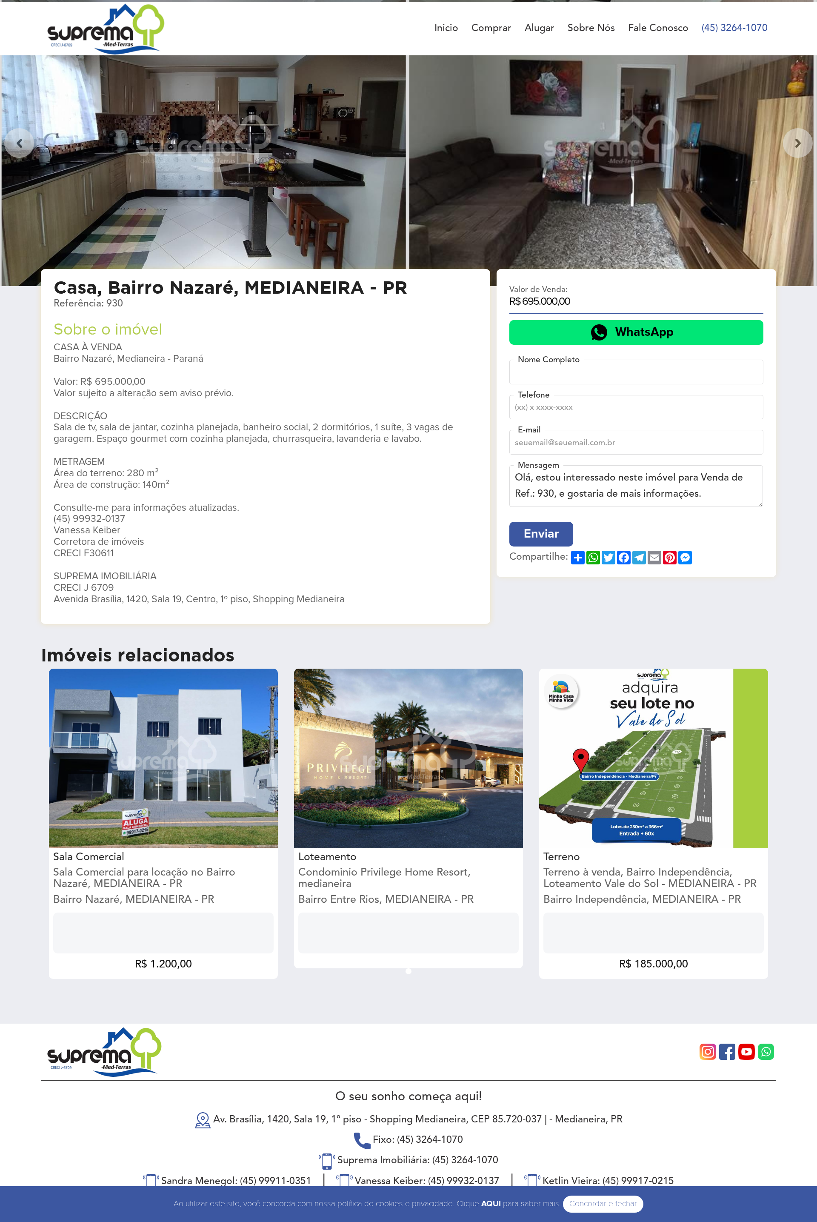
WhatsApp (644, 332)
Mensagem (538, 465)
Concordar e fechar (603, 1204)
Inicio (446, 29)
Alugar (539, 29)
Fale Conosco (658, 29)
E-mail (529, 430)
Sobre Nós (591, 29)
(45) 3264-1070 (735, 29)
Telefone (534, 395)
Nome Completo (549, 360)
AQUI (491, 1204)
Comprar (491, 29)
